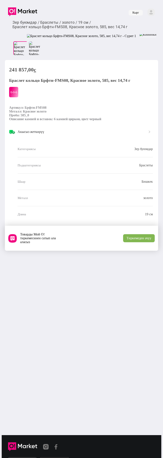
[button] (22, 12)
